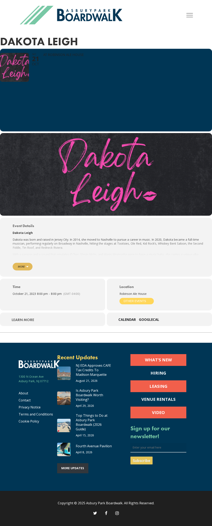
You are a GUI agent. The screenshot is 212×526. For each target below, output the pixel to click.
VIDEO (158, 412)
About (23, 393)
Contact (25, 400)
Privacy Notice (30, 407)
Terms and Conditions (36, 414)
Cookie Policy (29, 421)
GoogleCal (149, 320)
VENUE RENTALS (158, 399)
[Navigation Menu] (189, 15)
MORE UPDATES (72, 468)
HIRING (158, 373)
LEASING (158, 386)
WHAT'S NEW (158, 360)
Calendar (127, 320)
